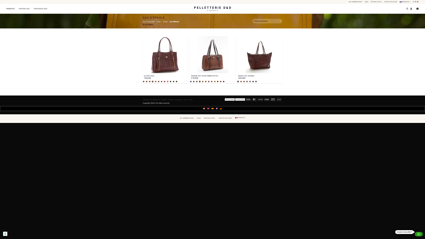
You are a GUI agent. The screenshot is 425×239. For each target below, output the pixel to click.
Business (179, 100)
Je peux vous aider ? (404, 232)
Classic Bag (149, 76)
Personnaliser (40, 9)
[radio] (144, 81)
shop (159, 22)
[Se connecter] (411, 8)
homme (171, 100)
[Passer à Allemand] (221, 108)
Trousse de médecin (151, 100)
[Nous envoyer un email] (417, 2)
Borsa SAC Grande (246, 76)
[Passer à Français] (217, 108)
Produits (10, 9)
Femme (165, 22)
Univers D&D (24, 9)
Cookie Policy (240, 99)
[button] (407, 9)
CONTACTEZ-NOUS (390, 2)
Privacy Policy (230, 99)
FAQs (366, 2)
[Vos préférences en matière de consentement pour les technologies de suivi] (5, 234)
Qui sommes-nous (355, 2)
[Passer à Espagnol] (212, 108)
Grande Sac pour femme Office (204, 76)
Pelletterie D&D (149, 22)
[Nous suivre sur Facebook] (413, 2)
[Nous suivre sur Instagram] (415, 2)
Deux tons (188, 100)
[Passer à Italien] (204, 108)
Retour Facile (376, 2)
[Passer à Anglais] (208, 108)
